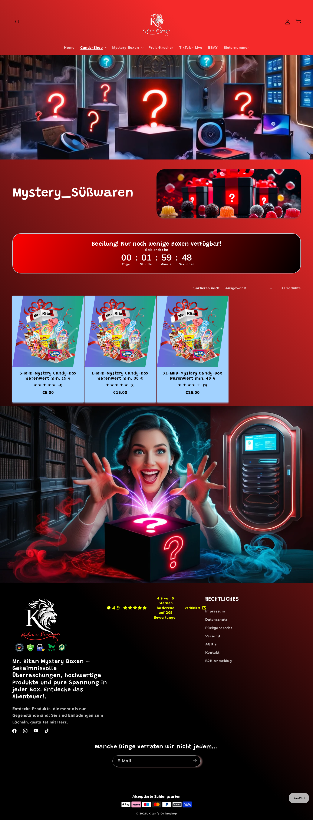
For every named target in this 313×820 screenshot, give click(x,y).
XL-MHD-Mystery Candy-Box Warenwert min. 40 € (193, 376)
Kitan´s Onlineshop (163, 813)
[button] (17, 22)
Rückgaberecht (218, 628)
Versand (212, 636)
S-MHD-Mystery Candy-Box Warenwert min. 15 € (48, 376)
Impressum (215, 611)
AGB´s (211, 644)
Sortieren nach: (206, 288)
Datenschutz (216, 619)
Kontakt (212, 652)
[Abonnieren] (195, 760)
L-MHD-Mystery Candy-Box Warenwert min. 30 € (120, 376)
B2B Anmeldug (218, 661)
